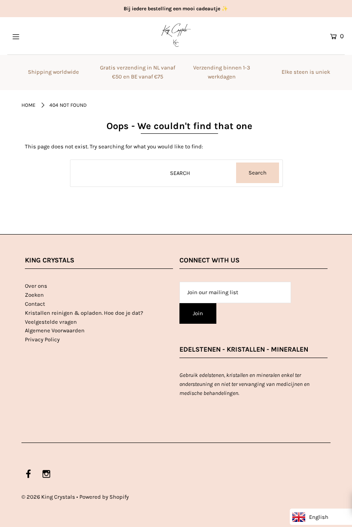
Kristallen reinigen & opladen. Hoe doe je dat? (84, 313)
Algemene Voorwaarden (55, 330)
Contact (35, 304)
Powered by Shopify (104, 497)
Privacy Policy (42, 339)
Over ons (36, 286)
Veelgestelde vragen (51, 322)
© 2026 (48, 497)
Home (28, 105)
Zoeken (34, 295)
